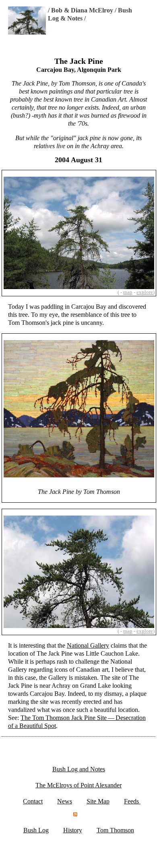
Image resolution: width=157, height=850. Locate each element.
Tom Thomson (115, 830)
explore (144, 292)
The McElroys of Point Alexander (78, 785)
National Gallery (88, 645)
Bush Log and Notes (78, 769)
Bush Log (36, 830)
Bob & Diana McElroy (82, 10)
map (127, 292)
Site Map (98, 801)
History (72, 830)
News (64, 801)
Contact (33, 801)
